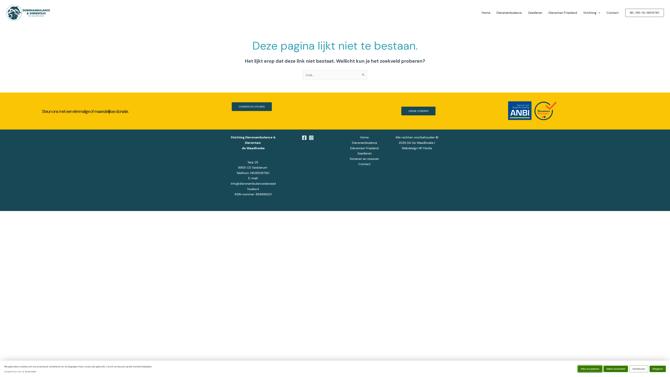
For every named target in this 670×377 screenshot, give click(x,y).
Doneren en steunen (364, 159)
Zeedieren (535, 13)
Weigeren (657, 368)
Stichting (590, 13)
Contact (612, 13)
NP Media (425, 148)
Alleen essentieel (615, 368)
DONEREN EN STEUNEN (252, 106)
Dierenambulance (509, 13)
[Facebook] (304, 137)
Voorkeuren (638, 368)
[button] (598, 13)
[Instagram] (311, 137)
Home (486, 13)
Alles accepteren (590, 368)
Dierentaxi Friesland (563, 13)
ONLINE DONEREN (418, 111)
